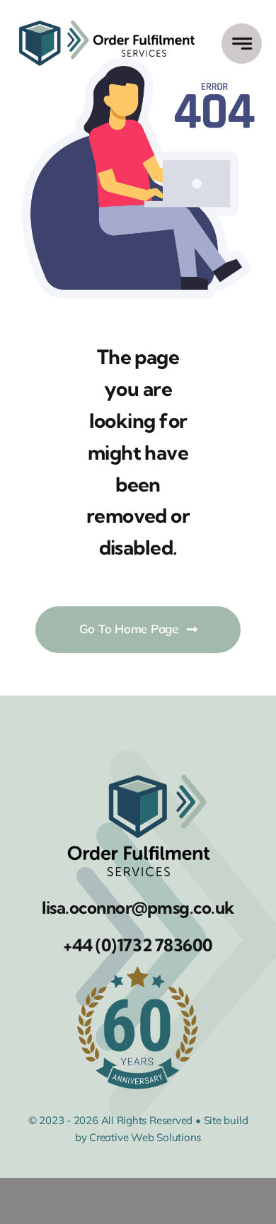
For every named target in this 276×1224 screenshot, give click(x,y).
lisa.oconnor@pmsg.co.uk (138, 907)
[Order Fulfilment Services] (107, 19)
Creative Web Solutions (145, 1137)
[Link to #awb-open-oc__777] (242, 43)
